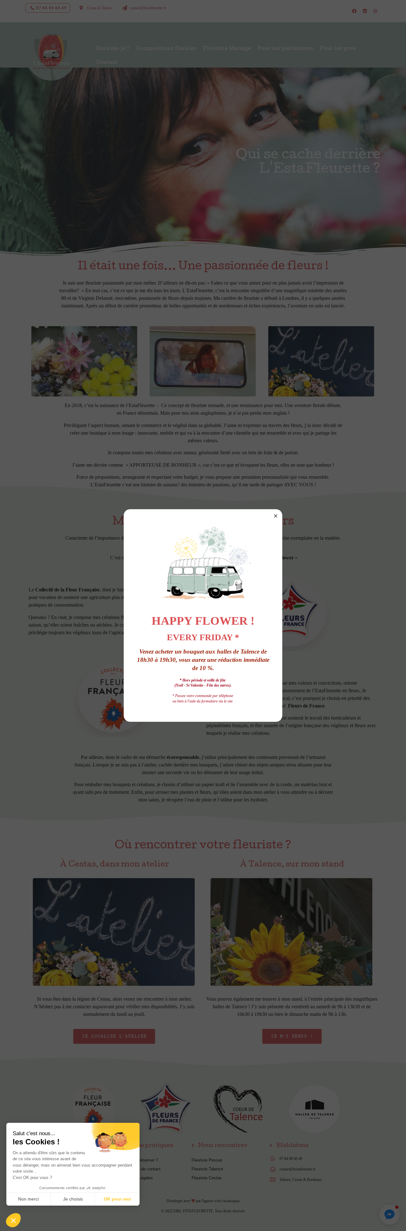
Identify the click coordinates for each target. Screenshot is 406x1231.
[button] (275, 516)
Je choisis (73, 1198)
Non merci (28, 1198)
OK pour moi (117, 1198)
